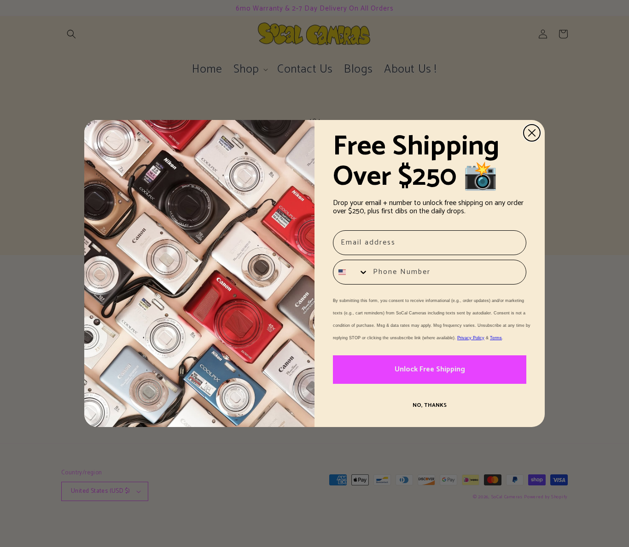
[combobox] (350, 272)
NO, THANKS (430, 405)
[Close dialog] (532, 133)
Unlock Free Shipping (430, 369)
